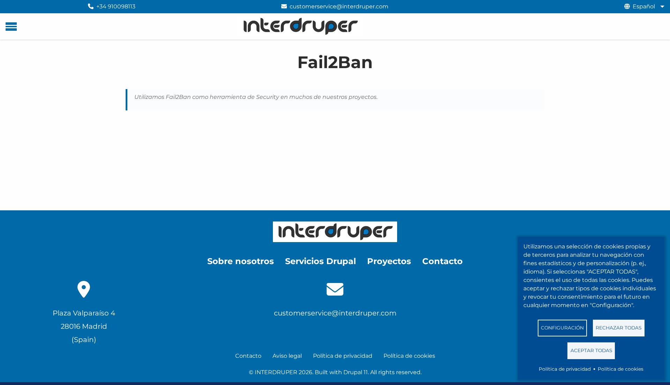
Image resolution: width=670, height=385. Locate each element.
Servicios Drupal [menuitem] (320, 261)
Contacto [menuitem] (442, 261)
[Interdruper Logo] (335, 231)
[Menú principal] (11, 26)
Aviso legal (287, 356)
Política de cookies (620, 369)
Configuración (562, 327)
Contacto (248, 356)
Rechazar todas (618, 327)
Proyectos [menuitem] (389, 261)
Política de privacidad (565, 369)
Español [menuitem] (644, 6)
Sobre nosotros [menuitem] (240, 261)
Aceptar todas (591, 350)
